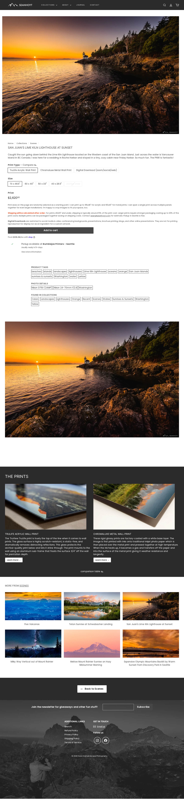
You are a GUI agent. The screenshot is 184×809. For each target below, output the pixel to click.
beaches (36, 271)
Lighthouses (63, 299)
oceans (112, 271)
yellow (82, 276)
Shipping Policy (71, 738)
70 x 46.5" (15, 183)
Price (11, 192)
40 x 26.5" (56, 183)
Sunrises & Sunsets (122, 299)
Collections (48, 5)
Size (10, 178)
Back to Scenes (94, 689)
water (73, 276)
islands (47, 271)
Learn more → (14, 560)
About (65, 5)
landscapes (60, 271)
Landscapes (47, 299)
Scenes (33, 143)
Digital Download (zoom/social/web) (96, 170)
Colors (35, 299)
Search (68, 726)
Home (10, 143)
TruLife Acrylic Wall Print (23, 170)
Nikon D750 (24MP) (42, 287)
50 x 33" (42, 183)
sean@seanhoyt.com (100, 216)
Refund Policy (71, 730)
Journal (80, 5)
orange (123, 271)
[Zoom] (90, 75)
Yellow (35, 304)
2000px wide (73, 183)
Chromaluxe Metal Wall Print (55, 170)
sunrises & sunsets (42, 276)
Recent (86, 299)
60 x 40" (29, 183)
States (106, 299)
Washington (61, 276)
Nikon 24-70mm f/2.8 (65, 287)
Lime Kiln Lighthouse (95, 271)
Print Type (21, 164)
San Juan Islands (138, 271)
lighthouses (75, 271)
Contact (95, 5)
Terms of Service (72, 742)
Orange (76, 299)
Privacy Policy (71, 734)
